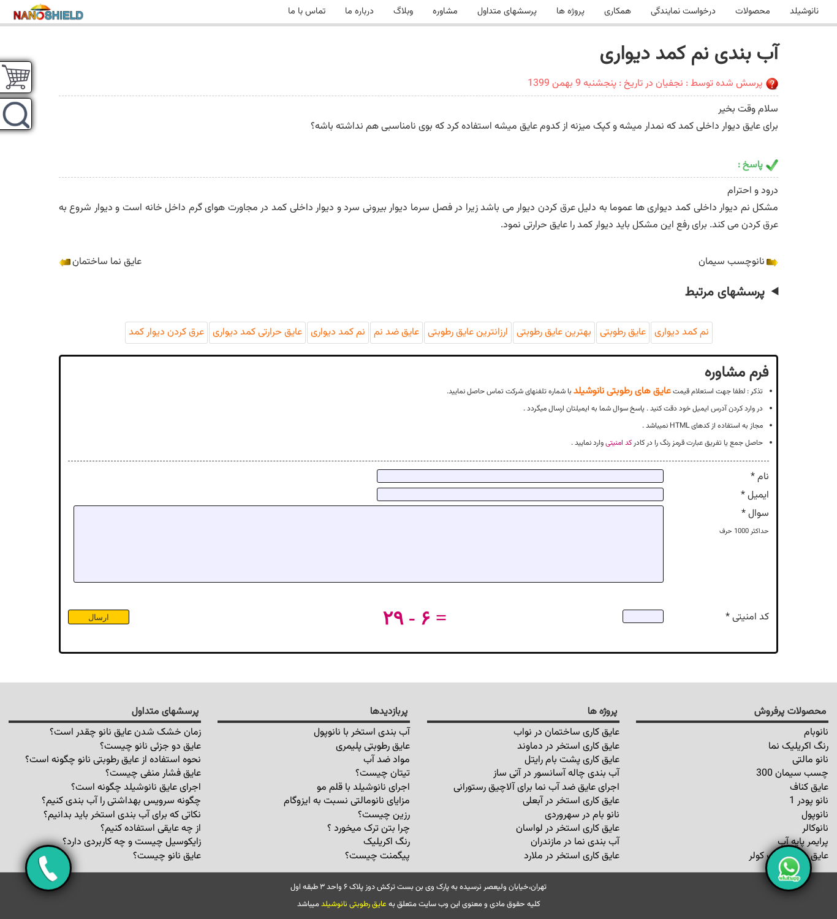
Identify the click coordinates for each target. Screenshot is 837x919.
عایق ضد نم (396, 332)
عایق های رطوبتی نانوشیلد (622, 391)
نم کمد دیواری (681, 332)
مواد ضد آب (386, 760)
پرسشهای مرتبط (725, 292)
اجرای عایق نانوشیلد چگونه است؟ (136, 787)
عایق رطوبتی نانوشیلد (354, 904)
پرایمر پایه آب (803, 842)
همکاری (617, 11)
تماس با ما (306, 11)
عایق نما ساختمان (107, 262)
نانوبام (816, 732)
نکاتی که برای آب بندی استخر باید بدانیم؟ (122, 815)
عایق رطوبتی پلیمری (373, 746)
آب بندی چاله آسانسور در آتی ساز (556, 773)
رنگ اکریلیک (386, 842)
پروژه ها (570, 11)
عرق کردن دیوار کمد (166, 332)
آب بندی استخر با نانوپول (362, 732)
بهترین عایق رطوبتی (554, 332)
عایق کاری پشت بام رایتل (572, 760)
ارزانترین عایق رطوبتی (468, 332)
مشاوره (445, 11)
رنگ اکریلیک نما (798, 746)
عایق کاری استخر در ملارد (571, 856)
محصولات (752, 11)
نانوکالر (815, 828)
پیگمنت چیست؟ (377, 856)
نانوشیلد (804, 11)
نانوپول (814, 815)
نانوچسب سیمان (732, 262)
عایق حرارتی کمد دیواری (257, 332)
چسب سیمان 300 (792, 773)
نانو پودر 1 (808, 801)
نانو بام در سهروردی (582, 815)
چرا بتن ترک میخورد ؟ (368, 828)
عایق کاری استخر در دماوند (568, 746)
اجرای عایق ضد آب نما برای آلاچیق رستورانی (536, 787)
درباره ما (359, 11)
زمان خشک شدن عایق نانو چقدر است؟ (125, 732)
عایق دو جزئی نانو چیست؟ (150, 746)
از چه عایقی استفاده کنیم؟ (150, 828)
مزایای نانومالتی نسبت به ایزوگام (347, 801)
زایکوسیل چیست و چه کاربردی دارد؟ (131, 842)
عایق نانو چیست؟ (167, 856)
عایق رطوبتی (623, 332)
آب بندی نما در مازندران (575, 842)
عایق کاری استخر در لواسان (567, 828)
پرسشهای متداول (507, 11)
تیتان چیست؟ (382, 773)
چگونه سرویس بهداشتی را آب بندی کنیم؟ (121, 801)
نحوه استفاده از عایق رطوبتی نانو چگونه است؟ (113, 760)
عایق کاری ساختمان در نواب (566, 732)
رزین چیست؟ (384, 815)
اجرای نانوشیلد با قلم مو (363, 787)
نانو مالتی (810, 760)
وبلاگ (403, 11)
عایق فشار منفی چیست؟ (153, 773)
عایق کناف (809, 787)
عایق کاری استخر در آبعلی (571, 801)
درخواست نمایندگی (683, 11)
